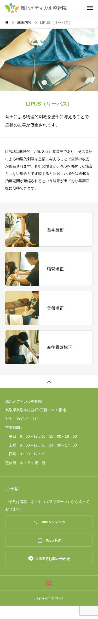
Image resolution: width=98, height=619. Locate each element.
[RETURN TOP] (49, 381)
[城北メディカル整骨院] (51, 8)
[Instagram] (49, 583)
